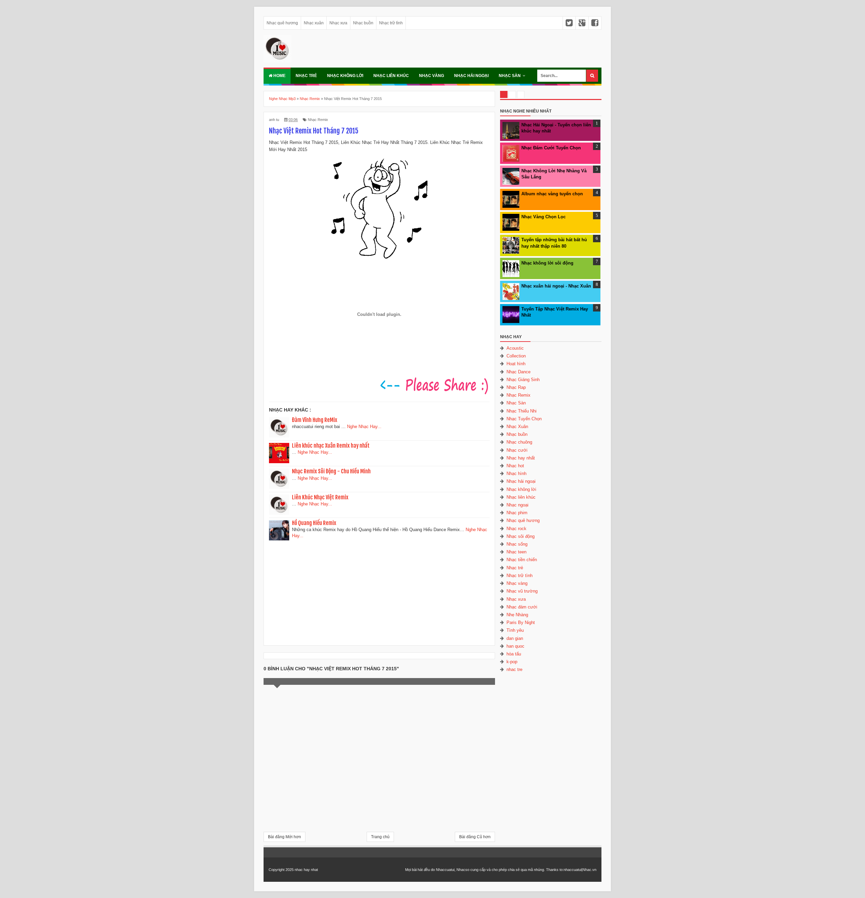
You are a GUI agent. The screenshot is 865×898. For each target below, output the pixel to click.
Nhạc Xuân (517, 426)
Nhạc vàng (431, 75)
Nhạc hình (516, 473)
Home (279, 75)
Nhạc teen (516, 551)
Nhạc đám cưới (521, 606)
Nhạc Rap (516, 387)
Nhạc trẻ (306, 75)
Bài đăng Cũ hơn (475, 836)
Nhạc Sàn (510, 75)
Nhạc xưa (338, 23)
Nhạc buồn (363, 23)
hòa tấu (513, 653)
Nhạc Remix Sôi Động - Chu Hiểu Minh (331, 471)
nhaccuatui (573, 870)
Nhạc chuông (519, 442)
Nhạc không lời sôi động (547, 263)
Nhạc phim (516, 512)
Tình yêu (515, 630)
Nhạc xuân (314, 23)
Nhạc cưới (516, 450)
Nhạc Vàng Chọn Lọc (543, 216)
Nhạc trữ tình (391, 23)
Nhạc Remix (318, 120)
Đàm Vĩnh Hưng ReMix (314, 420)
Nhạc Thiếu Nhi (521, 411)
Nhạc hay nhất (520, 457)
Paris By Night (520, 622)
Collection (516, 355)
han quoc (515, 646)
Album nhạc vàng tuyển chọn (552, 193)
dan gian (514, 638)
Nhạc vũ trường (522, 591)
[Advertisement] (379, 590)
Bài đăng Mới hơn (284, 836)
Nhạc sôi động (520, 536)
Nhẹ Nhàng (517, 614)
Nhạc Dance (518, 371)
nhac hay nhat (306, 870)
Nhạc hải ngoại (471, 75)
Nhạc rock (516, 528)
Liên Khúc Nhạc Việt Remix (320, 497)
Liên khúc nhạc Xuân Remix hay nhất (331, 445)
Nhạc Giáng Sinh (523, 379)
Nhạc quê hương (282, 23)
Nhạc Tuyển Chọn (524, 418)
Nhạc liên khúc (391, 75)
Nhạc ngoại (517, 504)
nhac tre (514, 669)
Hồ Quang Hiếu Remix (314, 523)
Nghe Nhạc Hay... (364, 426)
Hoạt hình (515, 363)
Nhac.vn (589, 870)
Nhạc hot (515, 465)
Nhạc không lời (345, 75)
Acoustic (515, 348)
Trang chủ (380, 836)
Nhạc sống (516, 544)
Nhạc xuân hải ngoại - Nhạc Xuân (556, 286)
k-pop (511, 661)
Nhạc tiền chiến (521, 559)
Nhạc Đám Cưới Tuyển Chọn (551, 147)
